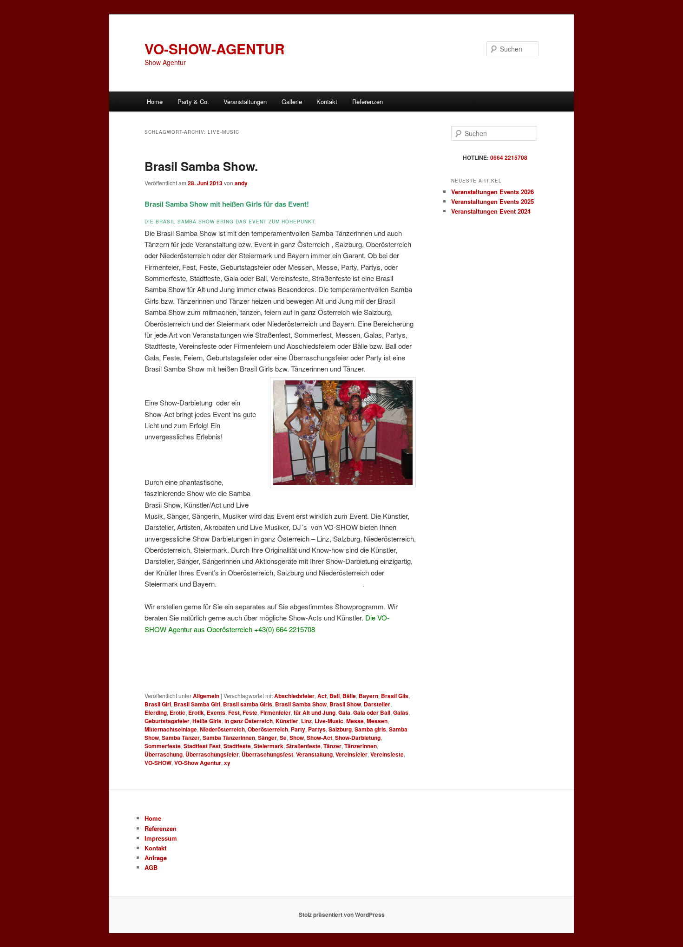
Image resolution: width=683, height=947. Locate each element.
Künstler (287, 721)
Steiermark (268, 746)
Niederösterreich (222, 729)
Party (298, 729)
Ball (334, 696)
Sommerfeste (162, 746)
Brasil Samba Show (301, 704)
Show (296, 737)
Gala (344, 712)
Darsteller (377, 704)
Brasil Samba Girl (197, 704)
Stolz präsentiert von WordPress (342, 914)
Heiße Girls (207, 721)
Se (283, 737)
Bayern (368, 696)
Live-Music (329, 721)
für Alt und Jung (314, 712)
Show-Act (319, 737)
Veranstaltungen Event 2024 (491, 211)
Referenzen (367, 101)
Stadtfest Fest (202, 746)
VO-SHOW (157, 762)
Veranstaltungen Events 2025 (492, 201)
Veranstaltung (314, 754)
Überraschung (163, 754)
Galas (400, 712)
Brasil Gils (394, 696)
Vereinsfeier (351, 754)
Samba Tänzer (181, 737)
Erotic (177, 712)
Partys (317, 729)
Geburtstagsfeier (167, 721)
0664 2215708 (508, 157)
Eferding (155, 712)
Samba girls (370, 729)
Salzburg (340, 729)
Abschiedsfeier (294, 696)
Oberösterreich (268, 729)
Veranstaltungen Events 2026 (492, 191)
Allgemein (206, 696)
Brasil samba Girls (247, 704)
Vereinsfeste (387, 754)
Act (322, 696)
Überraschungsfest (267, 754)
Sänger (267, 737)
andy (241, 183)
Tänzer (332, 746)
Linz (306, 721)
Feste (250, 712)
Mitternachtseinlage (170, 729)
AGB (151, 867)
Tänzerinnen (360, 746)
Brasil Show (345, 704)
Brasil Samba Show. (201, 166)
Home (155, 101)
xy (227, 762)
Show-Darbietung (358, 737)
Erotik (196, 712)
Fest (234, 712)
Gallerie (292, 101)
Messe (355, 721)
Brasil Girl (157, 704)
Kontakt (326, 101)
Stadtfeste (237, 746)
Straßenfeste (303, 746)
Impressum (160, 838)
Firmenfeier (275, 712)
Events (216, 712)
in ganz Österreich (248, 721)
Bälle (349, 696)
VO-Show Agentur (197, 762)
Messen (377, 721)
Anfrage (155, 857)
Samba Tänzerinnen (229, 737)
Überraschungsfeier (212, 754)
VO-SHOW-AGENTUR (214, 49)
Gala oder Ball (371, 712)
